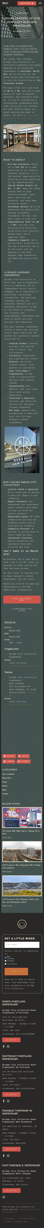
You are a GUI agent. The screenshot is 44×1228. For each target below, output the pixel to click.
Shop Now (6, 778)
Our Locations (8, 774)
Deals (4, 782)
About (4, 786)
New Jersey (10, 958)
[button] (9, 756)
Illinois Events (22, 13)
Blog (4, 790)
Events (5, 794)
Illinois (12, 964)
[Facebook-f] (3, 1046)
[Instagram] (8, 1046)
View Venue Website (20, 705)
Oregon (10, 961)
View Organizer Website (22, 666)
